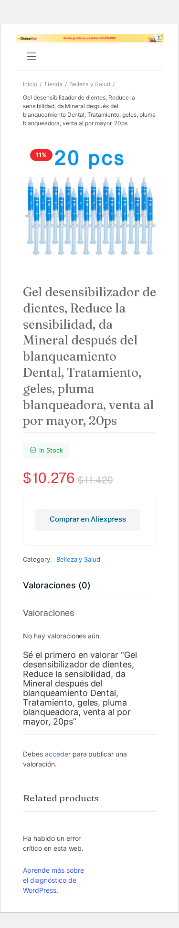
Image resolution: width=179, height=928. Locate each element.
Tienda (53, 84)
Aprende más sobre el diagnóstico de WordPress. (53, 880)
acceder (58, 754)
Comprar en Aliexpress (88, 519)
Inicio (30, 84)
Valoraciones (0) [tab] (57, 585)
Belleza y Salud (90, 84)
